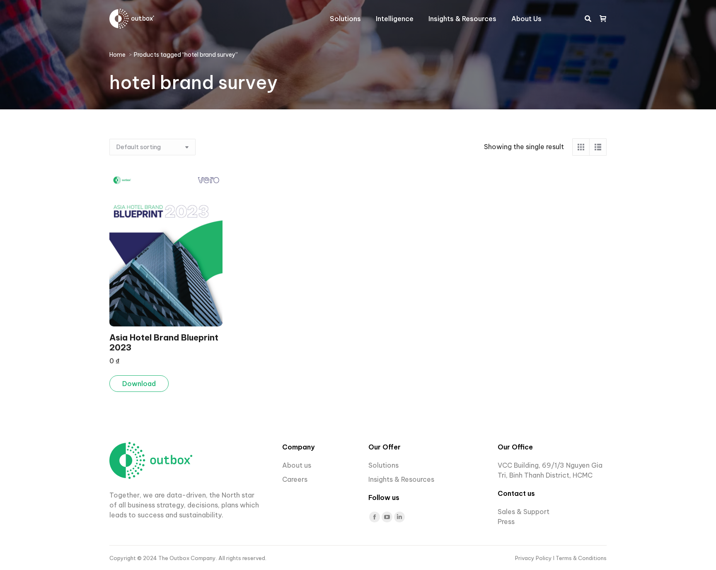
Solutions (383, 465)
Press (506, 521)
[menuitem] (345, 18)
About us (296, 465)
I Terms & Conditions (580, 558)
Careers (295, 479)
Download (139, 383)
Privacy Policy (534, 558)
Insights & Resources (401, 479)
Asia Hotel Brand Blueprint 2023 (163, 343)
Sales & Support (523, 511)
